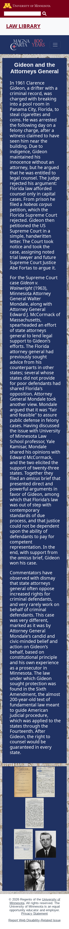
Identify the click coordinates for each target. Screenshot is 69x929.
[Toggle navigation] (55, 45)
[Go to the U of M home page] (26, 6)
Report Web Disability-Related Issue (34, 920)
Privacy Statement (34, 913)
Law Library (23, 25)
